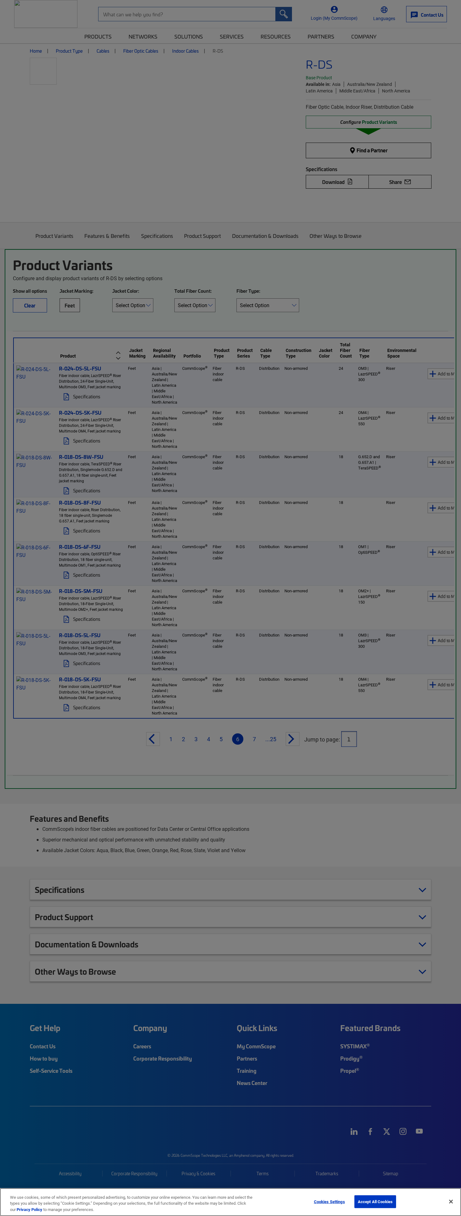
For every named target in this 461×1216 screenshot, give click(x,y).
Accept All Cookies (375, 1201)
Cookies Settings (329, 1201)
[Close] (451, 1201)
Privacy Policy (29, 1209)
